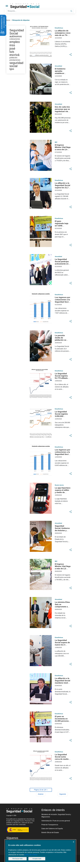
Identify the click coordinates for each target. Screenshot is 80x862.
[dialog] (40, 851)
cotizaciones (14, 39)
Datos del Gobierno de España (52, 828)
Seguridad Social (16, 31)
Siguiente (62, 794)
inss (12, 45)
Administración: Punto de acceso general (55, 821)
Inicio (8, 20)
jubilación (13, 58)
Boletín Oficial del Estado (50, 832)
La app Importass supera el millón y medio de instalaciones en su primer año (62, 492)
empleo (14, 42)
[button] (70, 54)
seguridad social (16, 64)
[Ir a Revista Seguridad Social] (28, 6)
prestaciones (14, 60)
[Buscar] (71, 11)
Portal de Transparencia (49, 824)
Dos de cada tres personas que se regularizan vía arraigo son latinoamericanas (62, 111)
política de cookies (30, 855)
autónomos (15, 36)
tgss (11, 69)
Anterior (40, 794)
